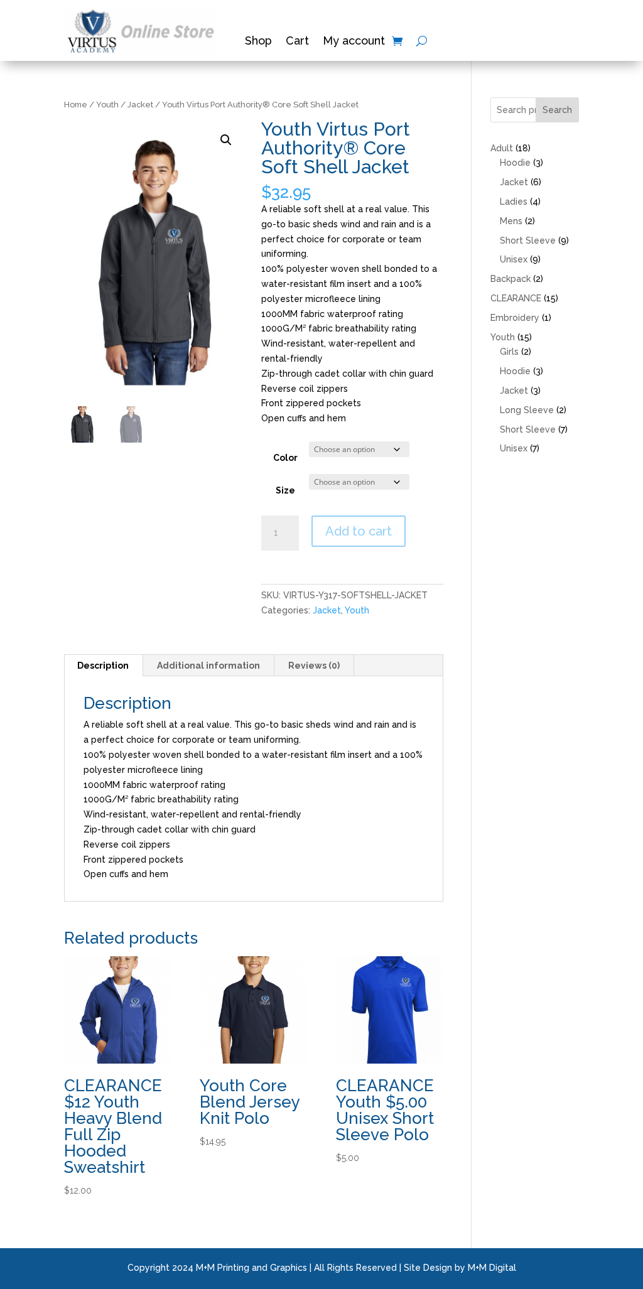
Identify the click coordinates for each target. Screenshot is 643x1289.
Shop (258, 41)
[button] (226, 140)
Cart (297, 41)
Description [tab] (103, 666)
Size (285, 490)
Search (557, 110)
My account (354, 41)
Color (285, 458)
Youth (107, 104)
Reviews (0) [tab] (314, 666)
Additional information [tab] (208, 666)
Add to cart (358, 531)
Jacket (140, 104)
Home (75, 104)
